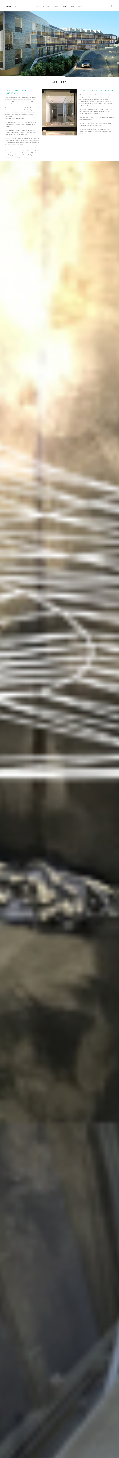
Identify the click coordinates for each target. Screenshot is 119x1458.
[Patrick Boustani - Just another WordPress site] (12, 7)
